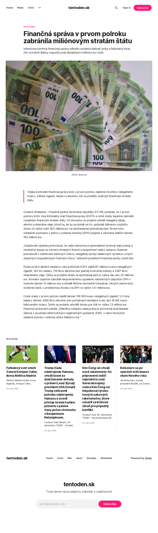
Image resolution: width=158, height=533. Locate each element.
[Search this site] (116, 7)
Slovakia (91, 458)
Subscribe (142, 7)
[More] (39, 7)
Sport (79, 458)
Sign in (127, 7)
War (69, 458)
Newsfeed (106, 458)
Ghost (148, 458)
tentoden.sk (79, 7)
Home (9, 7)
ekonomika (29, 26)
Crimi (31, 7)
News (20, 7)
